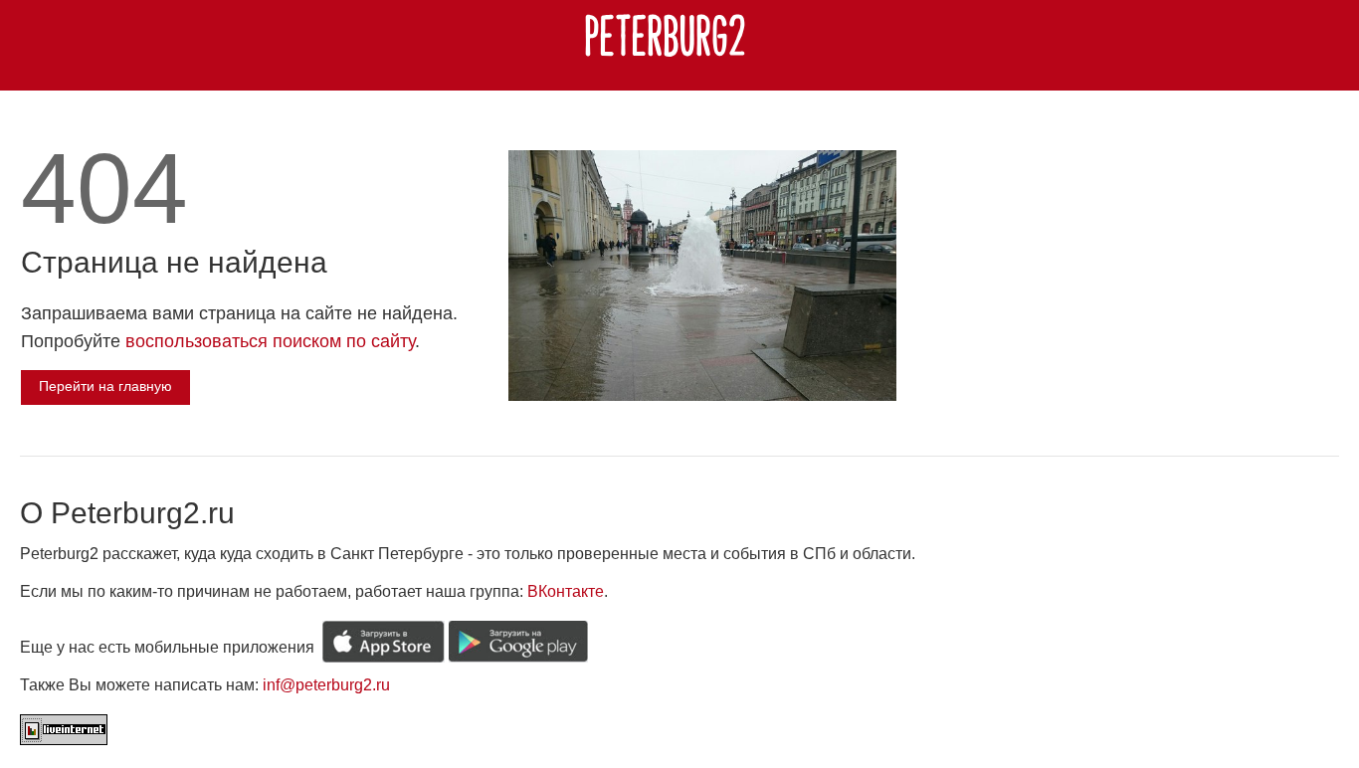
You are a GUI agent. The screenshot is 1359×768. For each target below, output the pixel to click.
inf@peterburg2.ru (326, 684)
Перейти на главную (105, 386)
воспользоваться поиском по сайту (270, 341)
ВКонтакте (565, 591)
